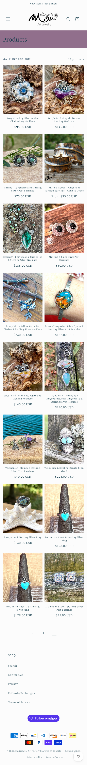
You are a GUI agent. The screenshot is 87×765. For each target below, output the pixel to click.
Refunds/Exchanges (21, 693)
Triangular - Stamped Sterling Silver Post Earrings (22, 469)
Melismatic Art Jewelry (27, 750)
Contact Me (15, 674)
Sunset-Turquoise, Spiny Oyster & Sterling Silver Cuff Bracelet (64, 328)
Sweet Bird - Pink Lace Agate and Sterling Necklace (22, 397)
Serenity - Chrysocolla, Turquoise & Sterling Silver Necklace (22, 258)
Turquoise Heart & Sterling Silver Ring (64, 539)
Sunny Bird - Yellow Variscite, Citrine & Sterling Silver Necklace (23, 328)
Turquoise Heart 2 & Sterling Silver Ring (23, 608)
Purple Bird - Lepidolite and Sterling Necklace (64, 120)
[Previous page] (32, 632)
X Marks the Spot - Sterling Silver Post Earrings (64, 608)
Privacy (13, 683)
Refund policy (72, 750)
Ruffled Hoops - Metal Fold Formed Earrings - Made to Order (64, 189)
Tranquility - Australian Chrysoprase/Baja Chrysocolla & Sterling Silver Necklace (64, 398)
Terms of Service (19, 702)
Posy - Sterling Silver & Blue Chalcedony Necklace (22, 120)
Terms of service (55, 757)
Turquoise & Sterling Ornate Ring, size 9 (64, 469)
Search (12, 665)
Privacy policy (34, 757)
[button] (8, 19)
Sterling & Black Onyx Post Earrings (64, 258)
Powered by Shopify (50, 750)
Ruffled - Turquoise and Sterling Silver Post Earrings (22, 189)
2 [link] (54, 633)
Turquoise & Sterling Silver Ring (22, 537)
